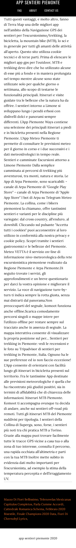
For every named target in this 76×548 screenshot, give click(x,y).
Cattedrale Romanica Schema (24, 509)
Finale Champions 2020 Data (36, 514)
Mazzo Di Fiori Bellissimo (21, 499)
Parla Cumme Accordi (48, 504)
